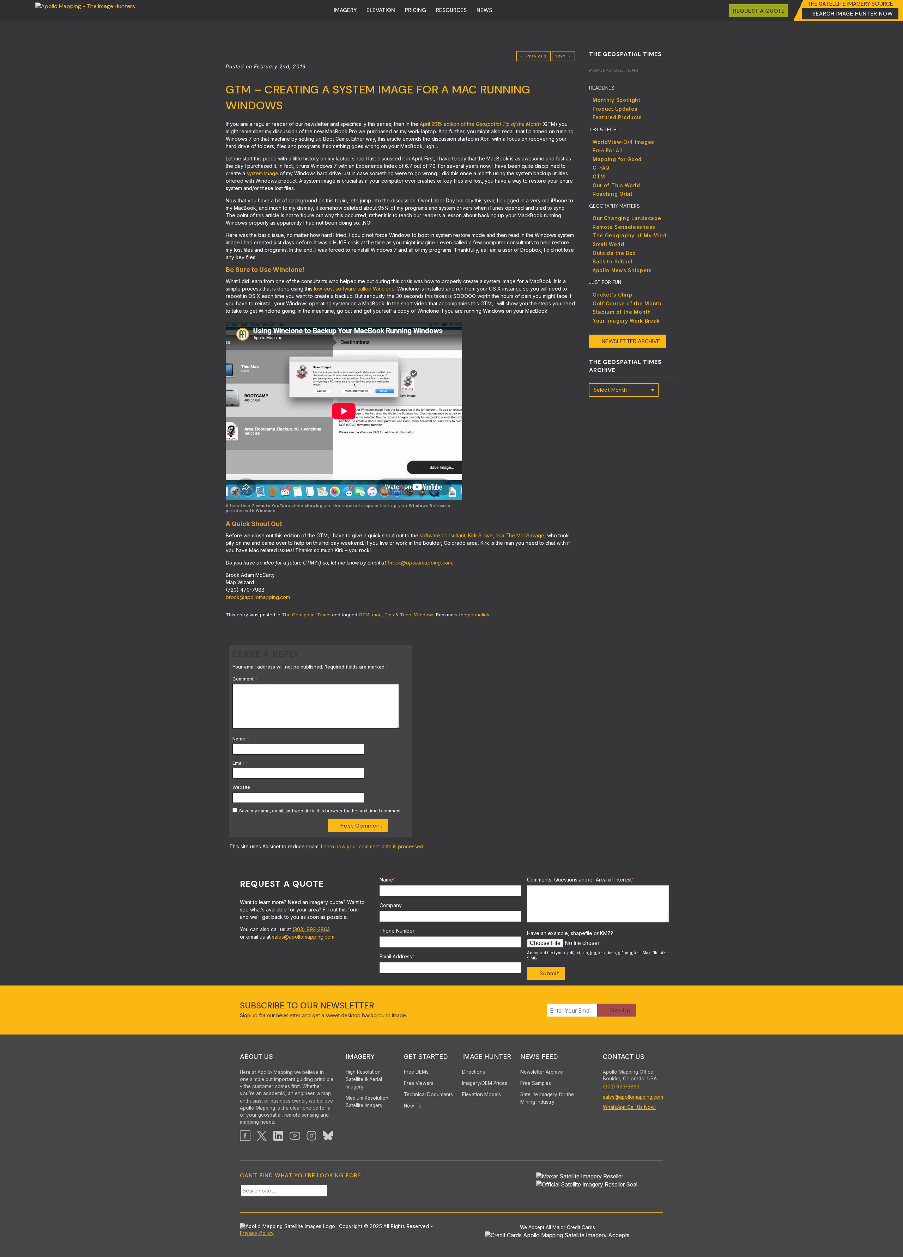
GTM (364, 614)
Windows (424, 614)
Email (240, 763)
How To (413, 1106)
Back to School (613, 261)
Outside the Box (614, 253)
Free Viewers (419, 1083)
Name (240, 739)
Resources (451, 10)
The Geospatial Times (306, 614)
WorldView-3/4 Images (623, 142)
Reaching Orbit (613, 194)
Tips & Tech (397, 614)
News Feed (539, 1056)
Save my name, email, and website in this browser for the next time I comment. (320, 810)
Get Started (426, 1056)
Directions (473, 1072)
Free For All (608, 150)
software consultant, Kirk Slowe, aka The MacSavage (482, 535)
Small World (608, 244)
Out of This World (616, 185)
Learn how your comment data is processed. (372, 846)
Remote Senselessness (624, 227)
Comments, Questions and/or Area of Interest (580, 880)
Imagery (345, 10)
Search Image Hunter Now (852, 13)
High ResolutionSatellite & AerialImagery (364, 1079)
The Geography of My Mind (630, 235)
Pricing (415, 10)
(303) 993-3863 (311, 929)
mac (377, 614)
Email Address (397, 956)
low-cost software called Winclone (354, 289)
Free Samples (535, 1083)
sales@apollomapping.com (303, 937)
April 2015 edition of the (480, 124)
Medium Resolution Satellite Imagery (367, 1101)
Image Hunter (486, 1056)
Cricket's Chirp (612, 295)
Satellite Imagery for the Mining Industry (547, 1098)
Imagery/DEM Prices (484, 1083)
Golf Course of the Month (627, 303)
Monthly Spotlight (617, 100)
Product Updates (615, 109)
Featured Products (617, 117)
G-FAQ (601, 168)
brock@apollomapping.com (420, 563)
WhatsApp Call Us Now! (629, 1107)
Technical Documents (428, 1094)
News (484, 10)
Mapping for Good (617, 159)
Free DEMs (416, 1072)
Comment (244, 679)
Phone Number (397, 931)
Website (241, 787)
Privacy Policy (257, 1233)
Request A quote (758, 10)
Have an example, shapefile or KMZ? (570, 933)
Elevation (380, 10)
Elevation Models (481, 1094)
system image (262, 173)
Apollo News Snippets (622, 270)
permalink (478, 614)
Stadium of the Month (622, 312)
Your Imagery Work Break (626, 321)
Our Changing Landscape (627, 218)
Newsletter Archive (631, 341)
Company (391, 905)
